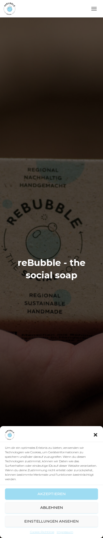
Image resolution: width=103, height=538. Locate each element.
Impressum (65, 532)
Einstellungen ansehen (51, 521)
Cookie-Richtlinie (42, 532)
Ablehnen (51, 507)
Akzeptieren (52, 493)
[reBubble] (11, 8)
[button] (95, 434)
